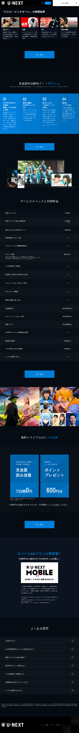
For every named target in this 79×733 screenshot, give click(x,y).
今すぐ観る (65, 3)
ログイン (48, 3)
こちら (28, 258)
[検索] (42, 3)
